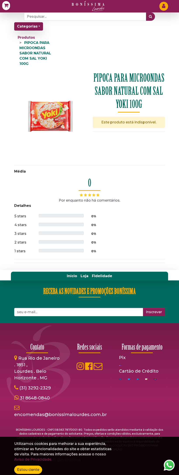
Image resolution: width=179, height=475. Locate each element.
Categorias (27, 26)
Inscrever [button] (154, 312)
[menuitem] (72, 276)
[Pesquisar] (150, 16)
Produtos (26, 37)
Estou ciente (28, 470)
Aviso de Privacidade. (33, 459)
